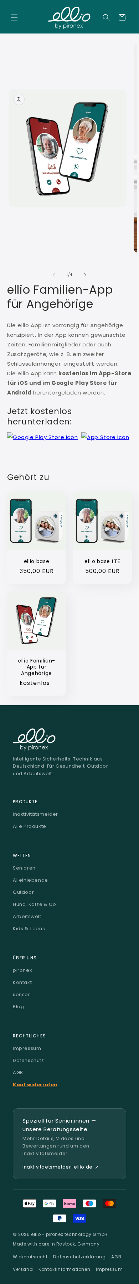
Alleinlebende (30, 880)
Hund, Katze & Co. (35, 904)
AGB (18, 1072)
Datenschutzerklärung (79, 1257)
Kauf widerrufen (35, 1084)
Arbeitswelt (27, 916)
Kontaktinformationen (64, 1269)
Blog (18, 1006)
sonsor (21, 994)
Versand (23, 1269)
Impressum (27, 1048)
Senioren (24, 868)
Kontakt (22, 982)
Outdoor (23, 892)
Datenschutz (28, 1060)
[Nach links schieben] (54, 275)
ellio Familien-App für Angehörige (36, 667)
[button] (14, 17)
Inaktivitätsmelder (35, 814)
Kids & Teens (29, 928)
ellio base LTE (102, 561)
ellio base (37, 561)
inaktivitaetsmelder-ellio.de (60, 1167)
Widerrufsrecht (30, 1257)
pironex (22, 970)
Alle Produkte (29, 826)
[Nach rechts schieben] (85, 275)
